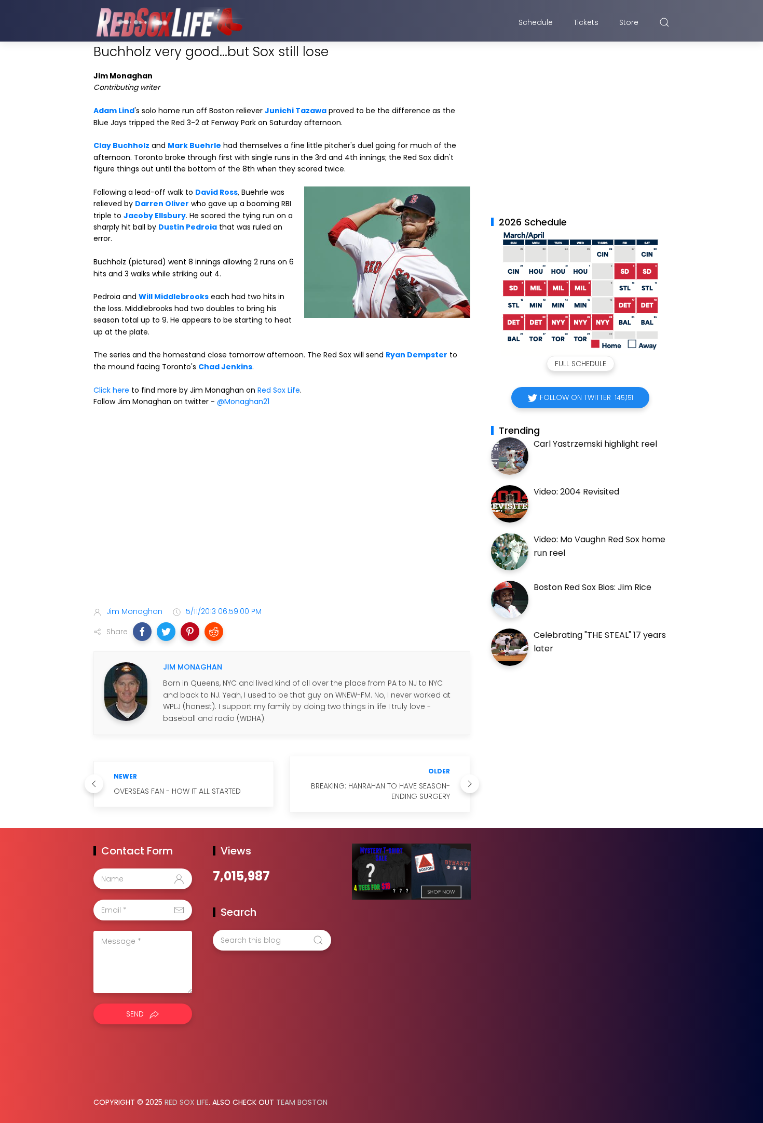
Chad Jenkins (225, 367)
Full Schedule (580, 363)
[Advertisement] (281, 516)
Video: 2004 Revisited (576, 492)
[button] (142, 631)
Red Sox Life (278, 390)
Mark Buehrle (194, 145)
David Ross (216, 192)
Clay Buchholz (121, 145)
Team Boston (302, 1102)
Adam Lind (113, 110)
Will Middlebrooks (174, 296)
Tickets (586, 22)
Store (628, 22)
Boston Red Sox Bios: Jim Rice (592, 587)
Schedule (536, 22)
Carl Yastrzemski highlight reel (595, 444)
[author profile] (125, 691)
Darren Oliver (162, 203)
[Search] (664, 22)
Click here (111, 390)
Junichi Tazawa (295, 110)
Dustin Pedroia (187, 227)
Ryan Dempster (416, 355)
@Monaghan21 (243, 401)
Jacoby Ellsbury (155, 215)
